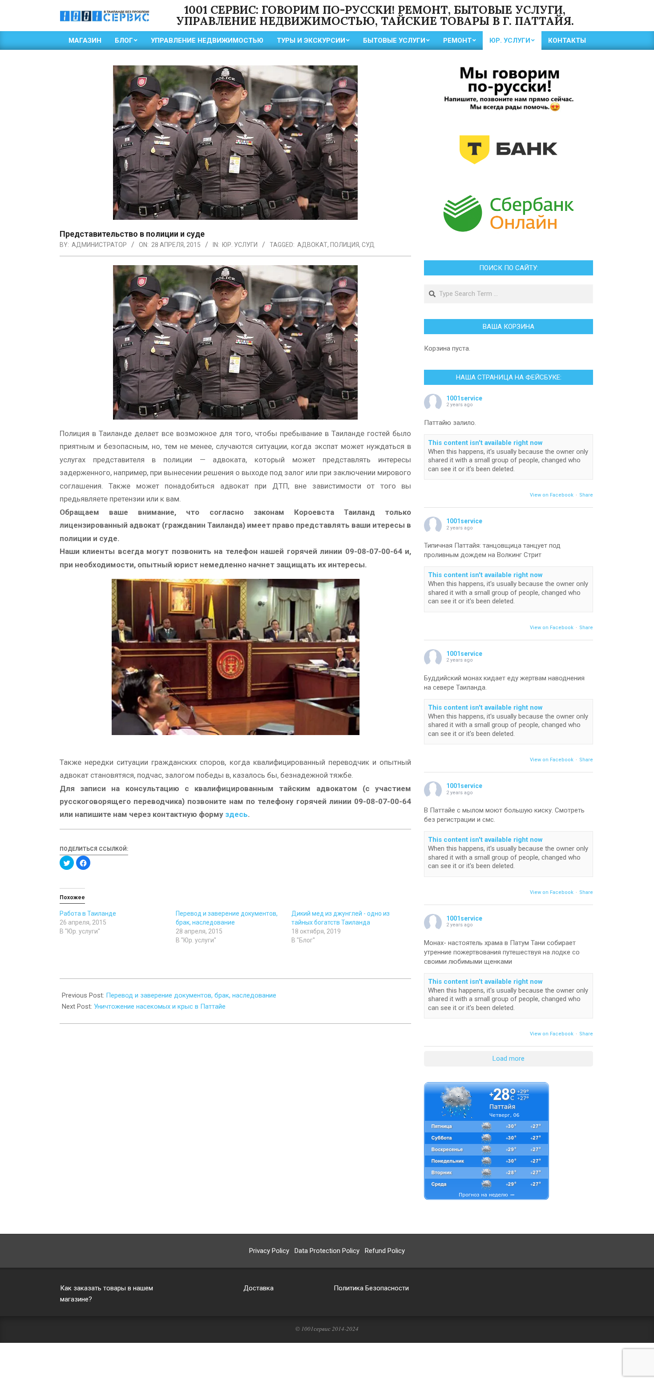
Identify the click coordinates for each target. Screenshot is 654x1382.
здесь (236, 814)
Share (586, 495)
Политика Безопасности (371, 1288)
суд (368, 244)
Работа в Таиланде (88, 913)
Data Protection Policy (327, 1251)
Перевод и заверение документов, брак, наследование (191, 995)
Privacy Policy (269, 1251)
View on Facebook (551, 495)
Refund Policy (385, 1251)
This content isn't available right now (485, 443)
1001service (464, 398)
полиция (344, 244)
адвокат (312, 244)
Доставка (258, 1288)
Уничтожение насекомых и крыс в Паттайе (160, 1006)
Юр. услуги (240, 244)
